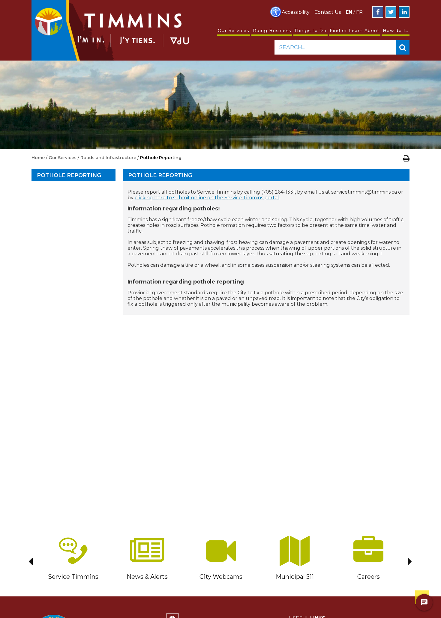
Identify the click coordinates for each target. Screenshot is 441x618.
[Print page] (406, 158)
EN (349, 12)
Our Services (233, 30)
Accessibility (296, 12)
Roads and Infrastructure (108, 157)
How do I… (396, 30)
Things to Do (310, 30)
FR (359, 12)
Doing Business (272, 30)
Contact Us (327, 12)
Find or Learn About (355, 30)
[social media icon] (377, 12)
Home (38, 157)
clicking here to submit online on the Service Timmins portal (207, 198)
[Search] (403, 47)
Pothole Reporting (69, 175)
